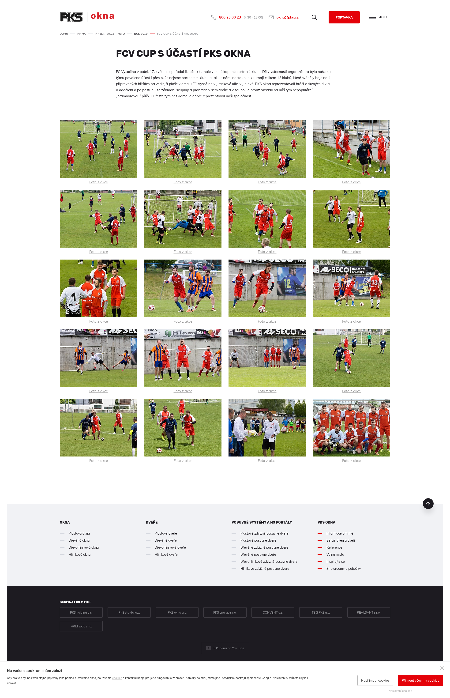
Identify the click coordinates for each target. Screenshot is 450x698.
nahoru (428, 503)
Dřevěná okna (79, 540)
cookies (117, 678)
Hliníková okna (79, 554)
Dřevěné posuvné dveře (258, 554)
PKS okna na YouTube (229, 648)
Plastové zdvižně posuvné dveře (264, 533)
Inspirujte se (335, 561)
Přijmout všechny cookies (420, 680)
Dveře (152, 522)
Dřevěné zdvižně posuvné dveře (264, 547)
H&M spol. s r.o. (81, 626)
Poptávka (344, 17)
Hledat (314, 17)
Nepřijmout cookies (375, 680)
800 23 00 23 (230, 17)
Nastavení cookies (400, 691)
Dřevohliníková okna (84, 547)
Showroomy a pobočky (343, 568)
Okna (65, 522)
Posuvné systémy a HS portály (262, 522)
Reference (334, 547)
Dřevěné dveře (166, 540)
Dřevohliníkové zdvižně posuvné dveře (268, 561)
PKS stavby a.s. (129, 612)
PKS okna (326, 522)
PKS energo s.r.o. (224, 612)
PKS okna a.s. (177, 612)
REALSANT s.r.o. (368, 612)
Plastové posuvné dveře (258, 540)
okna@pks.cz (288, 17)
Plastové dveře (166, 533)
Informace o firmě (339, 533)
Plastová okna (79, 533)
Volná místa (335, 554)
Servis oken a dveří (340, 540)
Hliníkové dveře (166, 554)
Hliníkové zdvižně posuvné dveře (264, 568)
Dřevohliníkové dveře (170, 547)
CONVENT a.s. (273, 612)
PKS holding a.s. (81, 612)
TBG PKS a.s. (321, 612)
